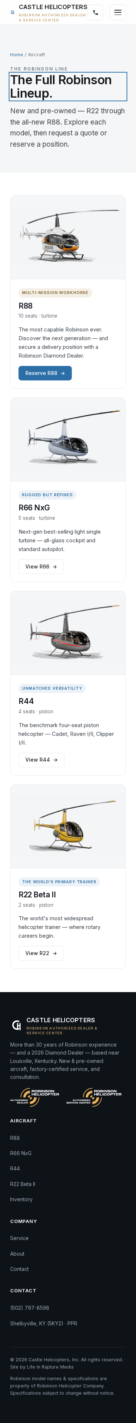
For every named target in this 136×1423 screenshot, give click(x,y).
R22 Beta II (22, 1184)
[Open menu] (118, 12)
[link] (48, 12)
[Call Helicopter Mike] (95, 12)
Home (16, 54)
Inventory (21, 1199)
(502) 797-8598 (29, 1308)
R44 (15, 1168)
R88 (15, 1138)
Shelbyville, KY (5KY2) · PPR (43, 1323)
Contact (19, 1269)
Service (19, 1238)
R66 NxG (21, 1153)
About (17, 1254)
